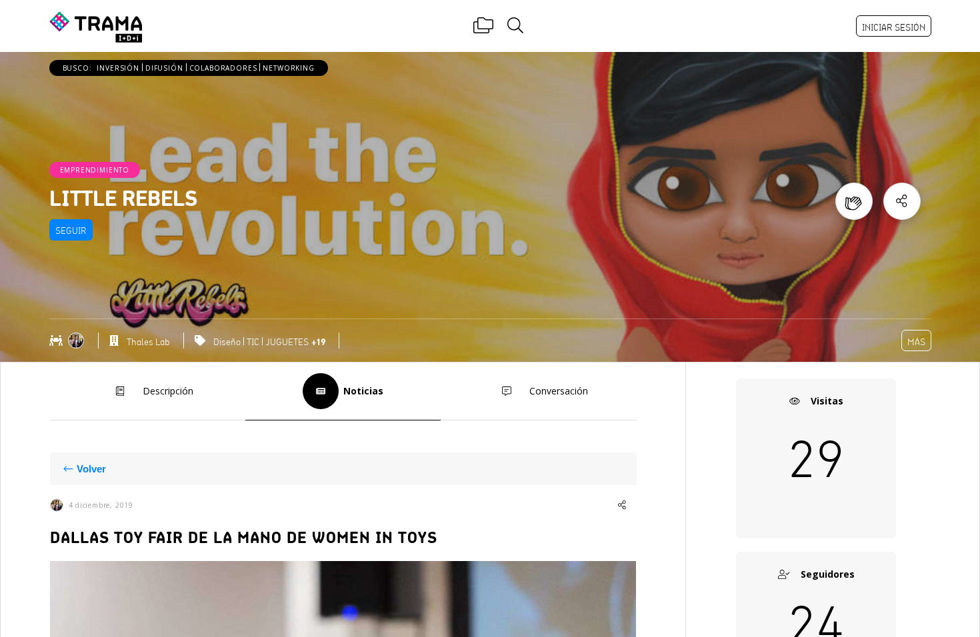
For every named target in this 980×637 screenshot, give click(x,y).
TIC (253, 341)
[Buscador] (515, 26)
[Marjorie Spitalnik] (77, 340)
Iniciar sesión (893, 27)
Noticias (363, 390)
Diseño (227, 341)
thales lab (148, 341)
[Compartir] (902, 201)
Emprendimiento (95, 170)
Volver (91, 468)
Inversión (118, 68)
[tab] (147, 391)
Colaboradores (223, 68)
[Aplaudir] (854, 201)
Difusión (164, 68)
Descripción (168, 390)
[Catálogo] (483, 26)
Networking (288, 68)
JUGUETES (287, 341)
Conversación (558, 390)
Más (916, 341)
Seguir (71, 230)
